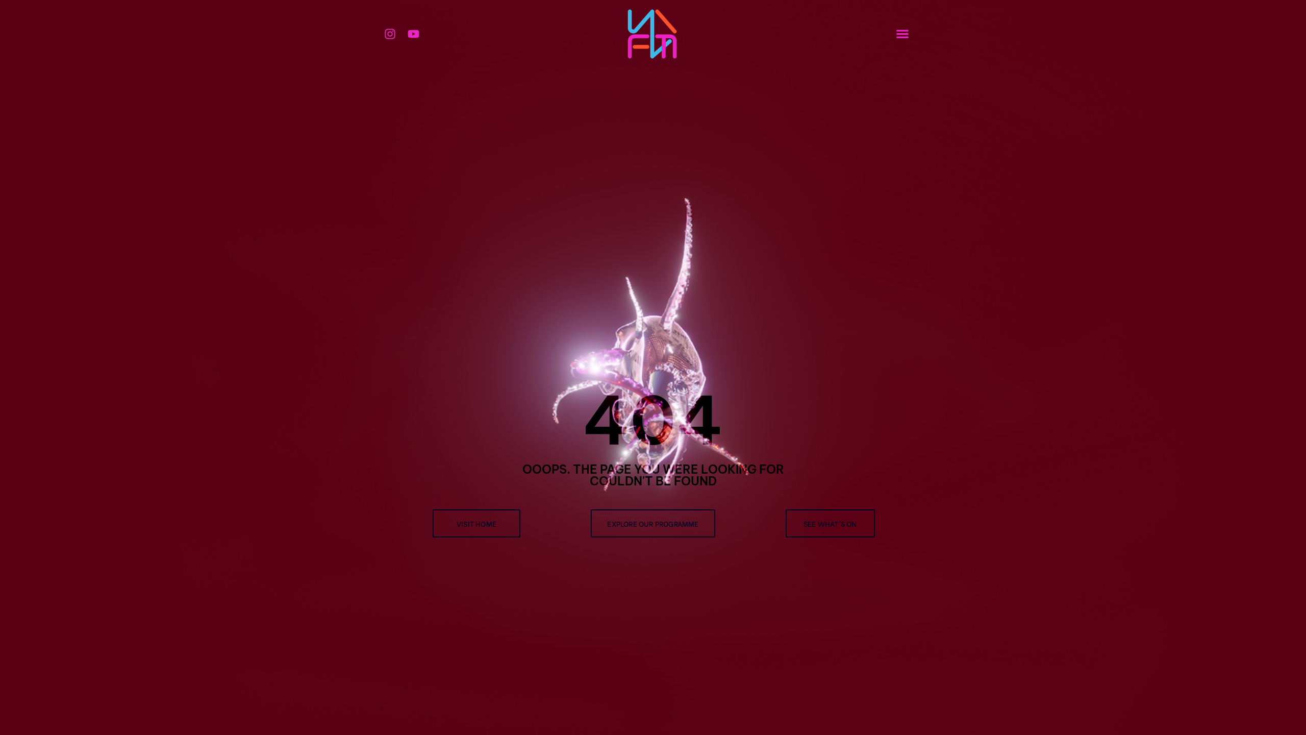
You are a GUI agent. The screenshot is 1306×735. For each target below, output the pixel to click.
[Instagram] (390, 33)
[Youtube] (413, 33)
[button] (903, 33)
